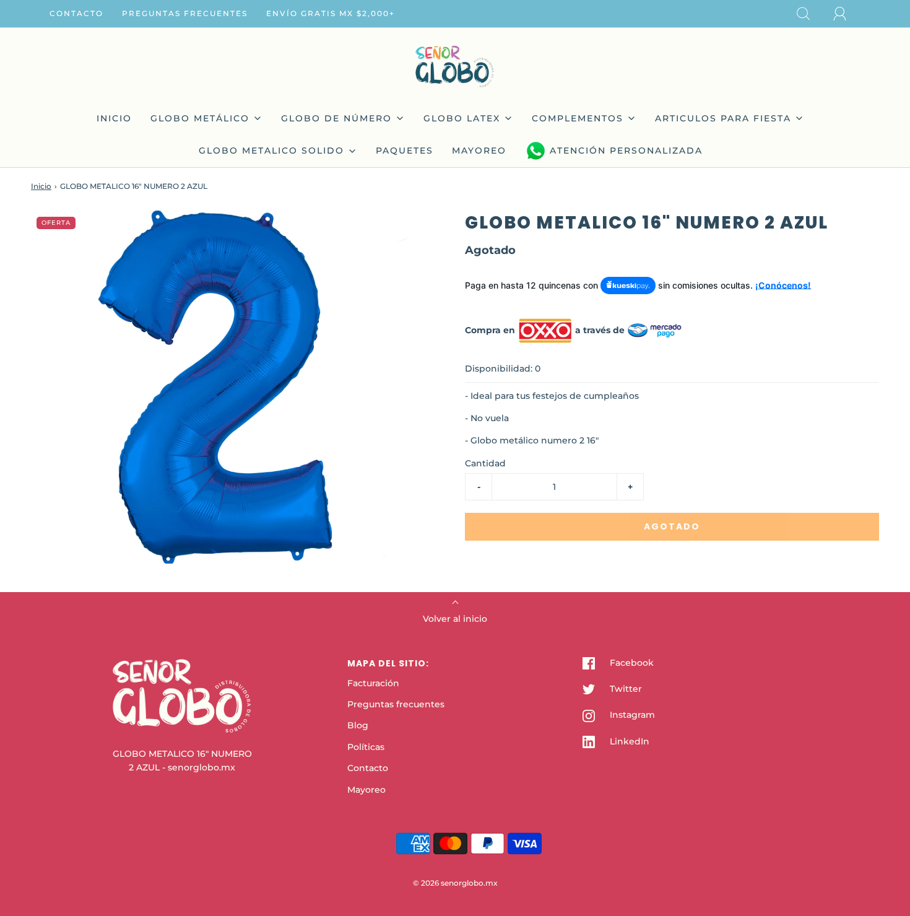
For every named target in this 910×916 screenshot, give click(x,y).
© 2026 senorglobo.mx (455, 883)
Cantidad (485, 463)
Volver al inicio (455, 618)
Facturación (373, 683)
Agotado (672, 526)
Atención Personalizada (626, 150)
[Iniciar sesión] (846, 13)
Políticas (365, 746)
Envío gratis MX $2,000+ (330, 13)
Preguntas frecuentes (185, 13)
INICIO (114, 118)
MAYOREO (479, 150)
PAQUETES (404, 150)
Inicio (41, 186)
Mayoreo (366, 789)
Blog (357, 725)
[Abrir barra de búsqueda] (810, 13)
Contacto (76, 13)
